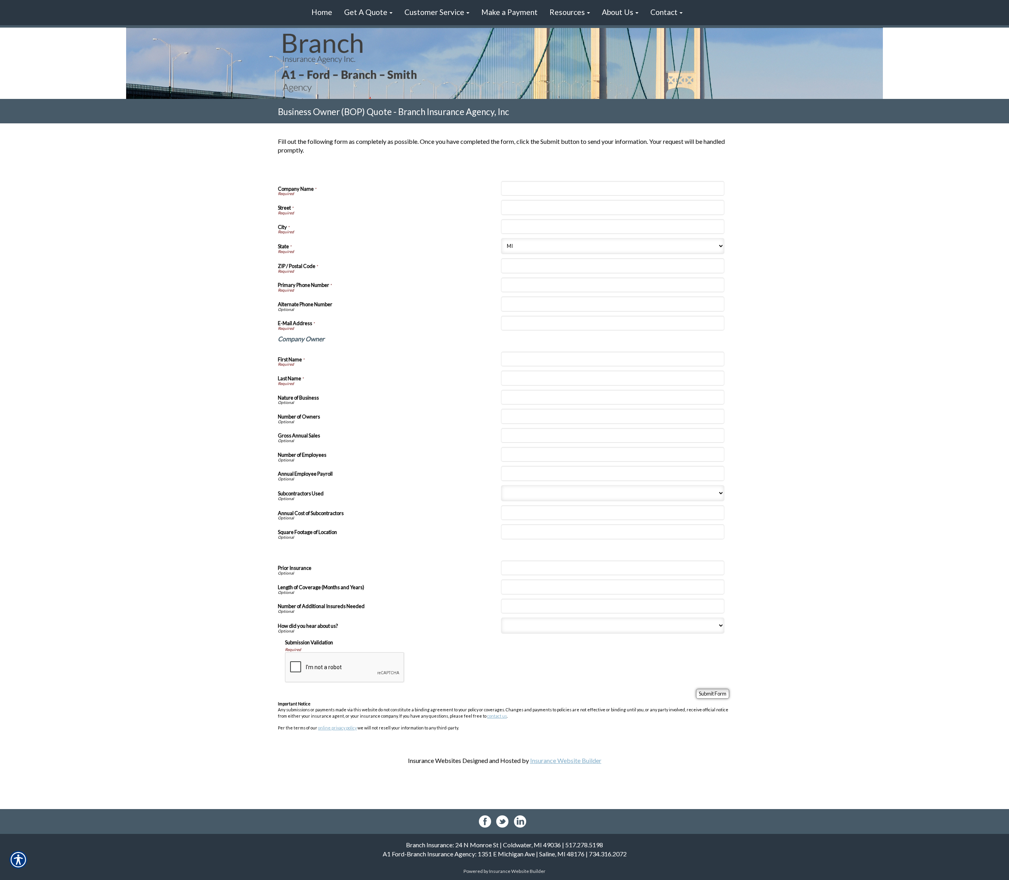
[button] (368, 12)
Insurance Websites (434, 760)
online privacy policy (337, 727)
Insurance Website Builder (565, 760)
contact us (497, 715)
